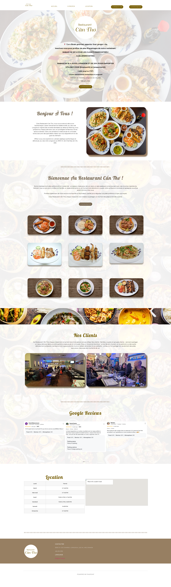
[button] (26, 441)
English (57, 558)
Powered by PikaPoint (85, 574)
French (62, 558)
